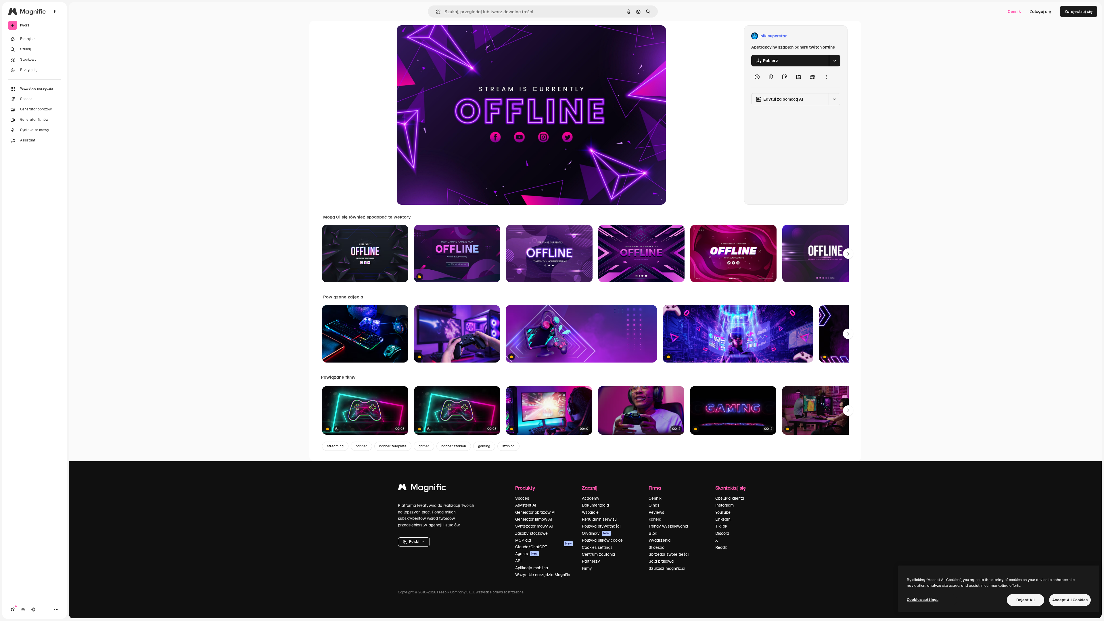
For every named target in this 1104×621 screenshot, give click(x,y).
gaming (484, 446)
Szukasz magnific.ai (667, 568)
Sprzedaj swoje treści (669, 554)
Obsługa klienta (729, 498)
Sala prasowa (661, 561)
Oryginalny (436, 36)
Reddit (721, 547)
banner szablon (453, 446)
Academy (590, 498)
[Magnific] (422, 488)
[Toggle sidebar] (56, 11)
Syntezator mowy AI (534, 526)
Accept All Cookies (1070, 599)
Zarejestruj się (1078, 11)
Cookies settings (597, 547)
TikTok (721, 526)
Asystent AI (525, 505)
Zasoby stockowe (531, 533)
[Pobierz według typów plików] (834, 60)
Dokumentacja (595, 505)
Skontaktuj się (730, 488)
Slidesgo (656, 547)
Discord (722, 533)
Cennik (1014, 11)
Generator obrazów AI (535, 512)
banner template (393, 446)
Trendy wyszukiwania (668, 526)
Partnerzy (591, 561)
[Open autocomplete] (436, 11)
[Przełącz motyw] (33, 609)
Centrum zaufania (598, 554)
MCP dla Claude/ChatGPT (543, 543)
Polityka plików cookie (602, 540)
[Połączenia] (12, 609)
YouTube (723, 512)
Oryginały (596, 533)
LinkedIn (723, 519)
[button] (414, 542)
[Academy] (23, 609)
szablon (508, 446)
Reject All (1025, 599)
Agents (526, 553)
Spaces (522, 498)
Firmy (587, 568)
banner (361, 446)
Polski (414, 541)
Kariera (655, 519)
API (518, 560)
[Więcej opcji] (826, 77)
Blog (653, 533)
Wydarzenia (659, 540)
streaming (335, 446)
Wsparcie (590, 512)
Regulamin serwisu (599, 519)
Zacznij (589, 488)
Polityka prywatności (601, 526)
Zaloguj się (1040, 11)
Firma (655, 488)
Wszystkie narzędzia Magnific (542, 574)
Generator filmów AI (533, 519)
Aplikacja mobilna (531, 567)
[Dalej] (848, 253)
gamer (424, 446)
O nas (654, 505)
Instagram (724, 505)
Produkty (525, 488)
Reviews (656, 512)
